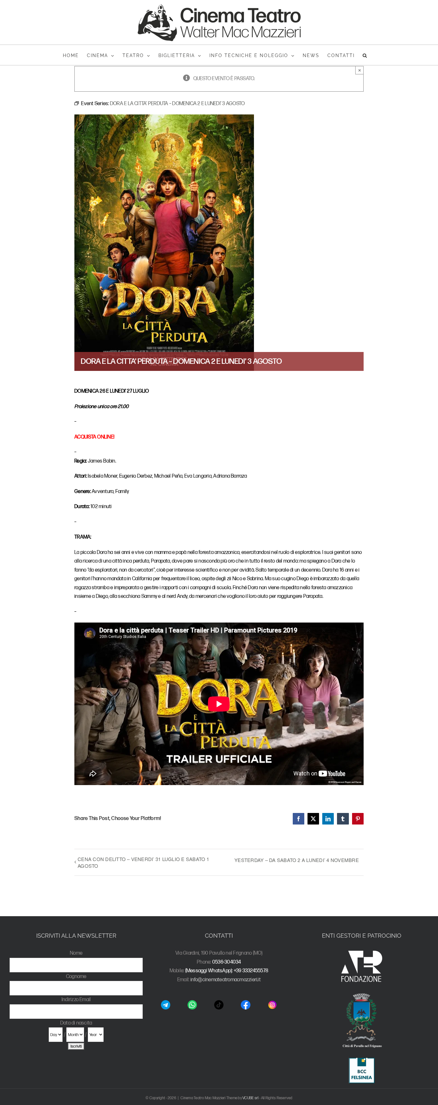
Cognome (76, 977)
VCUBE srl (250, 1098)
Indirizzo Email (76, 1000)
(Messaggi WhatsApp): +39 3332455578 (226, 971)
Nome (76, 953)
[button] (365, 55)
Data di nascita (76, 1023)
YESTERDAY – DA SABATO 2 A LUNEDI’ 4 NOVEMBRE (296, 860)
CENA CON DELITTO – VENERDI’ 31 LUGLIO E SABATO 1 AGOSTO (143, 862)
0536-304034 (226, 962)
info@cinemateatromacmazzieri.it (225, 980)
